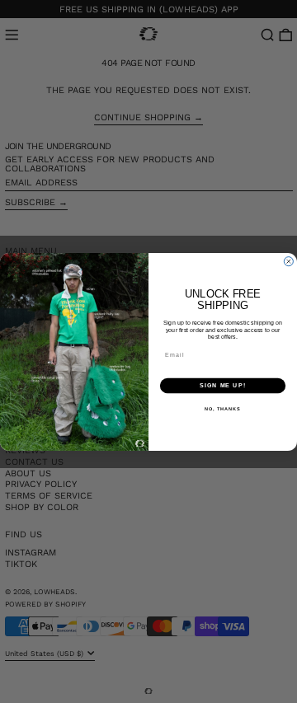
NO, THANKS (223, 407)
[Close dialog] (288, 260)
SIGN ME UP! (223, 385)
